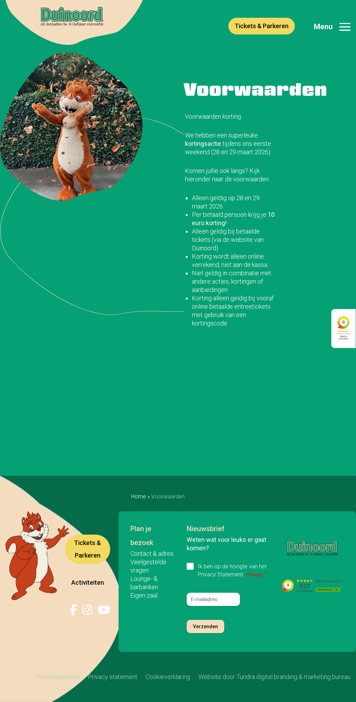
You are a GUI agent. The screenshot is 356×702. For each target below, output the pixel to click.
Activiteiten (87, 582)
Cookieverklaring (168, 676)
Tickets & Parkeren (262, 26)
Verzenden (205, 626)
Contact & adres (151, 553)
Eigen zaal (143, 595)
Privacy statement (112, 676)
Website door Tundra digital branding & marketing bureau (274, 676)
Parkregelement (57, 676)
